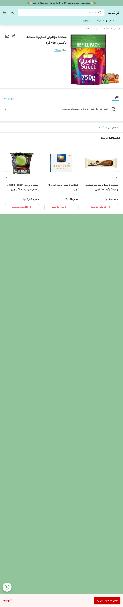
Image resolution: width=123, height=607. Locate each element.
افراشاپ (114, 12)
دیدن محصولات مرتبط (107, 600)
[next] (6, 178)
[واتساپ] (7, 587)
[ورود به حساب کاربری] (13, 12)
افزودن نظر (9, 98)
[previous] (117, 178)
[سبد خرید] (4, 12)
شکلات (88, 29)
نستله (57, 50)
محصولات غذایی (102, 29)
